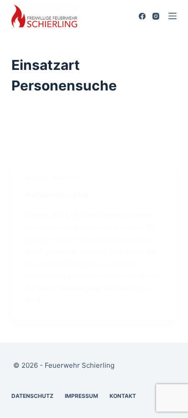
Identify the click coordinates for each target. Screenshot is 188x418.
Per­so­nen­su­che (56, 195)
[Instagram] (155, 16)
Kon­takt (123, 395)
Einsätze (65, 178)
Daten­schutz (32, 395)
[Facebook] (142, 16)
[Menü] (172, 16)
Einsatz (36, 178)
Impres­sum (81, 395)
